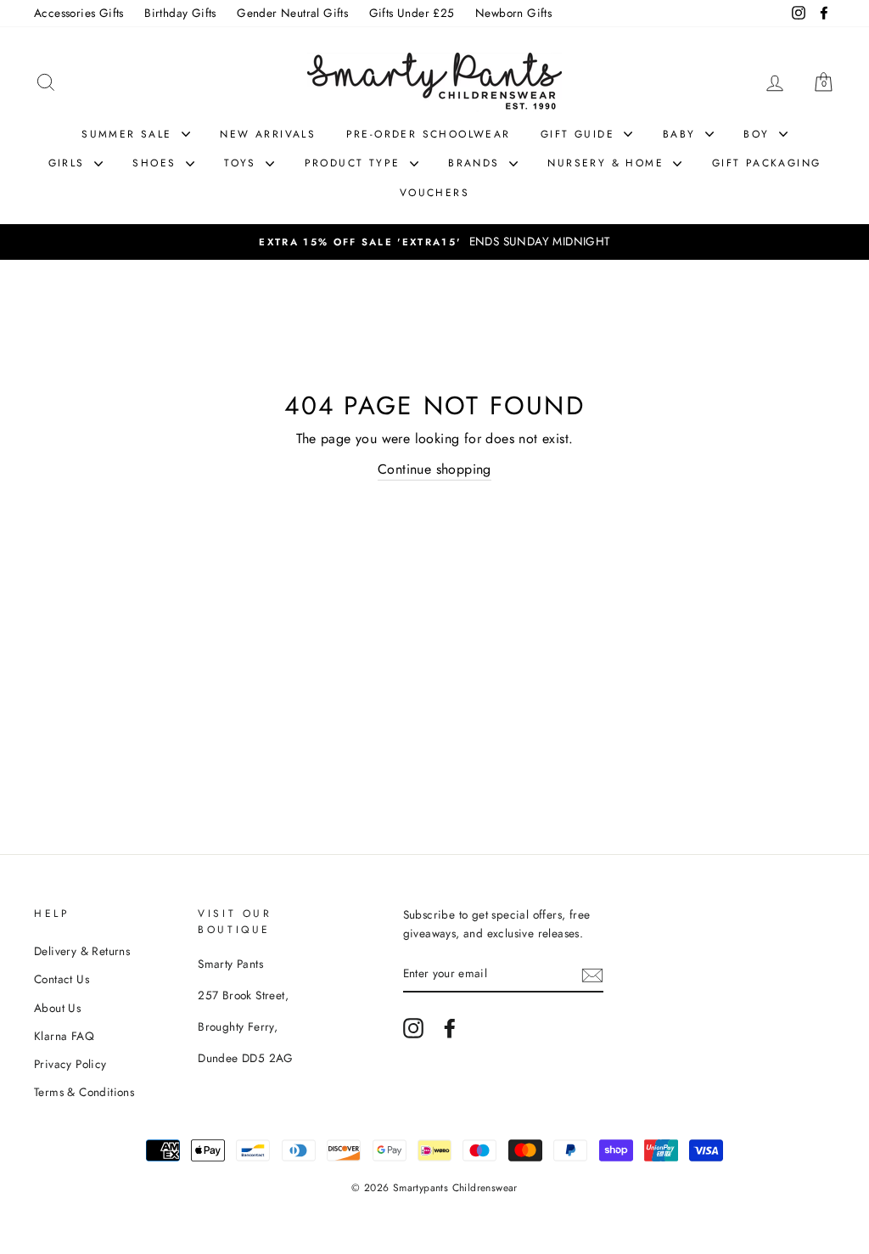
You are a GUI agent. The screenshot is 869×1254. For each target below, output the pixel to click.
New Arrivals (268, 134)
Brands (476, 163)
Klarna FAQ (64, 1035)
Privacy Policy (70, 1063)
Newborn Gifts (513, 12)
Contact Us (61, 978)
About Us (57, 1007)
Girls (69, 163)
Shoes (156, 163)
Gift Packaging (766, 163)
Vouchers (434, 192)
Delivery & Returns (82, 950)
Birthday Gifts (180, 12)
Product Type (355, 163)
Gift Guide (580, 134)
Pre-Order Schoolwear (428, 134)
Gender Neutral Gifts (292, 12)
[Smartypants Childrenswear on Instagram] (413, 1028)
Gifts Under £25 (412, 12)
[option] (434, 242)
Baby (682, 134)
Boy (759, 134)
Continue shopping (434, 469)
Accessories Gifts (79, 12)
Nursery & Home (608, 163)
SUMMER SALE (129, 134)
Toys (242, 163)
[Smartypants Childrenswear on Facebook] (450, 1028)
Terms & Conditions (84, 1091)
